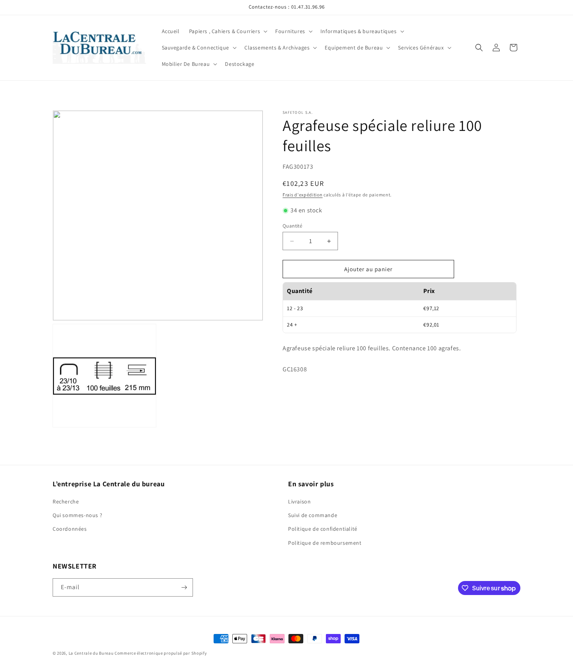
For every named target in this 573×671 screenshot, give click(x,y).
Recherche (66, 501)
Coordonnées (70, 528)
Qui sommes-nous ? (77, 515)
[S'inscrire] (184, 587)
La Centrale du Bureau (92, 653)
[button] (227, 31)
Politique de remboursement (325, 542)
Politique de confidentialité (322, 528)
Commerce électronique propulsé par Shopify (161, 653)
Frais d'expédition (303, 195)
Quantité (292, 225)
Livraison (299, 501)
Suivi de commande (312, 515)
